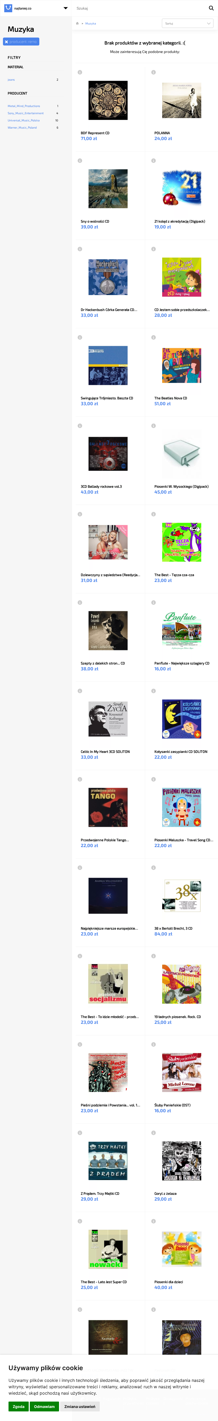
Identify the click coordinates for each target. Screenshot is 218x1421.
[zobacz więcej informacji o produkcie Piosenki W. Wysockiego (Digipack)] (153, 425)
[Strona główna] (77, 23)
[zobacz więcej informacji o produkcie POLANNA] (153, 72)
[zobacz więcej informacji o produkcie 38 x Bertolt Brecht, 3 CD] (153, 867)
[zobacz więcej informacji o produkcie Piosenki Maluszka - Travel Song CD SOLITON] (153, 779)
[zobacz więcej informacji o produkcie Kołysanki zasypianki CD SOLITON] (153, 690)
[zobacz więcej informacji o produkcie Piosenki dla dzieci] (153, 1221)
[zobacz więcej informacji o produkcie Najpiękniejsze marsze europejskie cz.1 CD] (80, 867)
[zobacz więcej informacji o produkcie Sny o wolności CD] (80, 160)
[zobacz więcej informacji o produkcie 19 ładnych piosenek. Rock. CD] (153, 956)
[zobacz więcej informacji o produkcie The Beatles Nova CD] (153, 337)
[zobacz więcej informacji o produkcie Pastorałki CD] (153, 1309)
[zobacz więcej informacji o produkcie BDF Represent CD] (80, 72)
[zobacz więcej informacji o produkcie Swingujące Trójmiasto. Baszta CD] (80, 337)
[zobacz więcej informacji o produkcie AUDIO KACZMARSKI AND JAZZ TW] (80, 1309)
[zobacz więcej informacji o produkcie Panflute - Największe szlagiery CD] (153, 602)
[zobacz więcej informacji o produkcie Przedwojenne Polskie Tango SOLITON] (80, 779)
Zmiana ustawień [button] (79, 1406)
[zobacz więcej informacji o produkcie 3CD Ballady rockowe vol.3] (80, 425)
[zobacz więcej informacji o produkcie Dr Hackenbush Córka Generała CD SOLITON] (80, 249)
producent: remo (23, 41)
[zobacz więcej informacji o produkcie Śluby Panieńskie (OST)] (153, 1044)
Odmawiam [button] (44, 1406)
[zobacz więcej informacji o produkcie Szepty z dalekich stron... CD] (80, 602)
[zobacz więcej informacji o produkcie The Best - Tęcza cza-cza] (153, 514)
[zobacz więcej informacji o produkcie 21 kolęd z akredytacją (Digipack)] (153, 160)
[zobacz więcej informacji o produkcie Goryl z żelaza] (153, 1132)
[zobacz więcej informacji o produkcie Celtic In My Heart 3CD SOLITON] (80, 690)
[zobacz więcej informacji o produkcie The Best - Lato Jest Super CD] (80, 1221)
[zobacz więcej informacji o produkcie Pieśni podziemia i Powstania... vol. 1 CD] (80, 1044)
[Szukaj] (211, 8)
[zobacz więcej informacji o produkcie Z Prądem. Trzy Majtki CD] (80, 1132)
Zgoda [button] (18, 1406)
